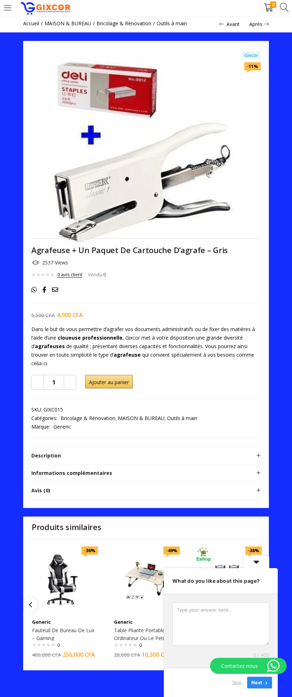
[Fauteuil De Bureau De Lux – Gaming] (64, 579)
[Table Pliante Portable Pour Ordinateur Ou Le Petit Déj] (146, 579)
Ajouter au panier (109, 382)
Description (46, 455)
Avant (233, 24)
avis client (69, 274)
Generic (62, 426)
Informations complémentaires (71, 473)
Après (255, 24)
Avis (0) (40, 490)
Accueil (31, 23)
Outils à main (172, 23)
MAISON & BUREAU (68, 23)
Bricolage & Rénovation (124, 23)
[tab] (146, 456)
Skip (236, 682)
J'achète (164, 382)
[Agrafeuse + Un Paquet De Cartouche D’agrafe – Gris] (34, 289)
